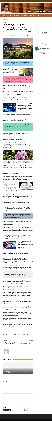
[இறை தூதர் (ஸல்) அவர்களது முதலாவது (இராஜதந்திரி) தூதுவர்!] (18, 368)
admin (7, 31)
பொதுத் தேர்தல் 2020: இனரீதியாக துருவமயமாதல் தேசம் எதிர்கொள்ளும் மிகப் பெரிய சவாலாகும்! (10, 343)
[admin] (4, 32)
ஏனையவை (7, 19)
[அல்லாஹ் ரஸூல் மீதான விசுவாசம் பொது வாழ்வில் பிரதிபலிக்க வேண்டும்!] (37, 43)
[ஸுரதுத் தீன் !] (8, 368)
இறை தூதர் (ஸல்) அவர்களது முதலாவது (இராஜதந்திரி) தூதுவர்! (18, 372)
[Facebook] (47, 1)
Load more (42, 53)
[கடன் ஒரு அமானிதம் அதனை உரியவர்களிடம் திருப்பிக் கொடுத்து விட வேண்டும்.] (37, 48)
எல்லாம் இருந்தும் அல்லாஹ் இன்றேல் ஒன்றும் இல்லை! (28, 372)
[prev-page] (3, 376)
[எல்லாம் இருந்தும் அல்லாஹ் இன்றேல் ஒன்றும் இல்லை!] (28, 368)
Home (4, 19)
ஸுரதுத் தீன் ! (8, 372)
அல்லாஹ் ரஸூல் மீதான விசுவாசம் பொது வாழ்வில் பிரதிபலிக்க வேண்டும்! (43, 44)
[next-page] (5, 376)
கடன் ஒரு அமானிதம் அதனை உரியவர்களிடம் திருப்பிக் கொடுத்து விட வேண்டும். (44, 49)
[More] (28, 35)
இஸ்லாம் (7, 371)
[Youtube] (48, 1)
